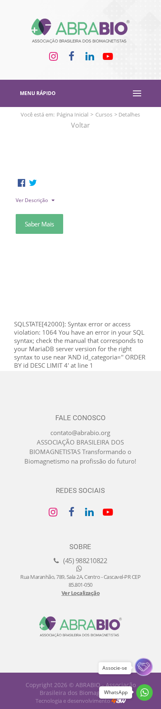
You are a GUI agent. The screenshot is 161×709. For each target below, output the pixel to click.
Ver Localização (81, 593)
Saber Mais (39, 224)
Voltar (80, 125)
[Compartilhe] (21, 183)
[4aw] (118, 700)
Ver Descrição (32, 200)
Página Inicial (72, 114)
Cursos (103, 114)
